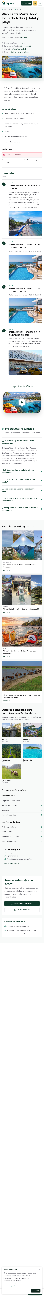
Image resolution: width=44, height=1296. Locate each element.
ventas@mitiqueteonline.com (19, 926)
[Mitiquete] (8, 3)
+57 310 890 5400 (23, 910)
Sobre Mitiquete (10, 864)
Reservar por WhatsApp (23, 903)
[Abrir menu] (40, 3)
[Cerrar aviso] (39, 1269)
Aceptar (35, 1291)
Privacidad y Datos (10, 1286)
